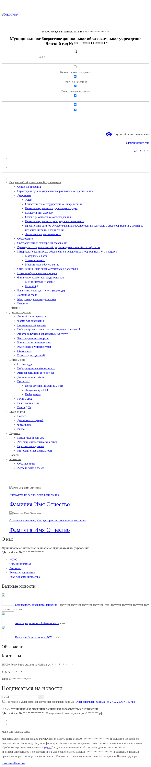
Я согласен (8, 763)
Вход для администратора (24, 576)
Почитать (19, 763)
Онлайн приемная (20, 563)
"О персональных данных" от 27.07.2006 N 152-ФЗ (104, 701)
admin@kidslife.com (137, 142)
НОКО (13, 559)
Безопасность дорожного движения (36, 604)
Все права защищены (22, 572)
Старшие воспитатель (22, 520)
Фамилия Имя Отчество (39, 504)
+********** (141, 151)
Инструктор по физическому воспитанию (34, 494)
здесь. (48, 747)
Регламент (15, 568)
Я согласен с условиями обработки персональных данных (70, 701)
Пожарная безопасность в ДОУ (33, 637)
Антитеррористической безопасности (37, 623)
